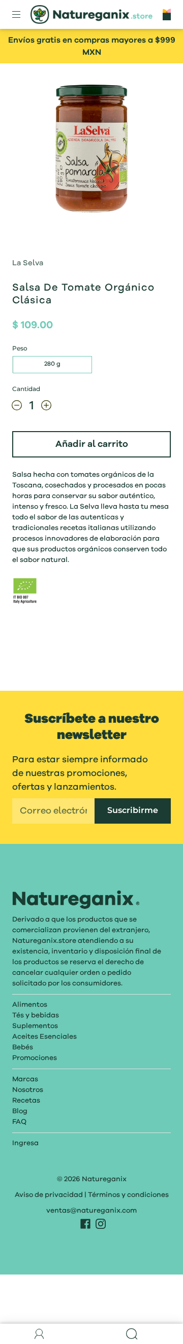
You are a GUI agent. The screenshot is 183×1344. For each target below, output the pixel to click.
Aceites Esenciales (44, 1036)
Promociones (34, 1058)
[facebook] (85, 1224)
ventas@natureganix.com (91, 1210)
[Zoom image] (92, 151)
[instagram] (101, 1224)
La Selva (27, 263)
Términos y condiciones (128, 1194)
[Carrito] (167, 14)
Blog (19, 1111)
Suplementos (35, 1026)
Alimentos (29, 1004)
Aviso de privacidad (49, 1194)
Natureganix (104, 1179)
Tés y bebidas (35, 1015)
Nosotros (27, 1089)
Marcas (25, 1079)
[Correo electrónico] (53, 811)
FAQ (19, 1121)
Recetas (26, 1100)
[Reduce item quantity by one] (17, 408)
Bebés (22, 1047)
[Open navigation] (23, 14)
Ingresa (25, 1143)
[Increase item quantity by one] (46, 408)
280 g (52, 364)
